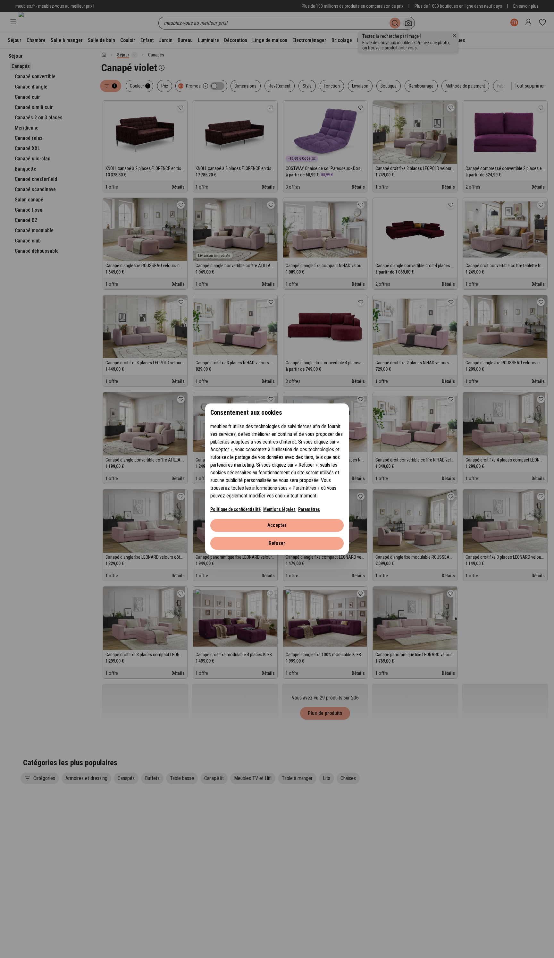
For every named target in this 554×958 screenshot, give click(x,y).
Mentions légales (279, 509)
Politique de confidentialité (235, 509)
